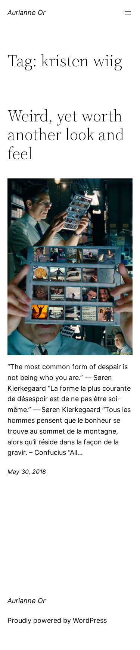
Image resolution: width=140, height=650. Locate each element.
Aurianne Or (26, 12)
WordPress (90, 620)
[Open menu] (128, 12)
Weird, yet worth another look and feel (65, 135)
